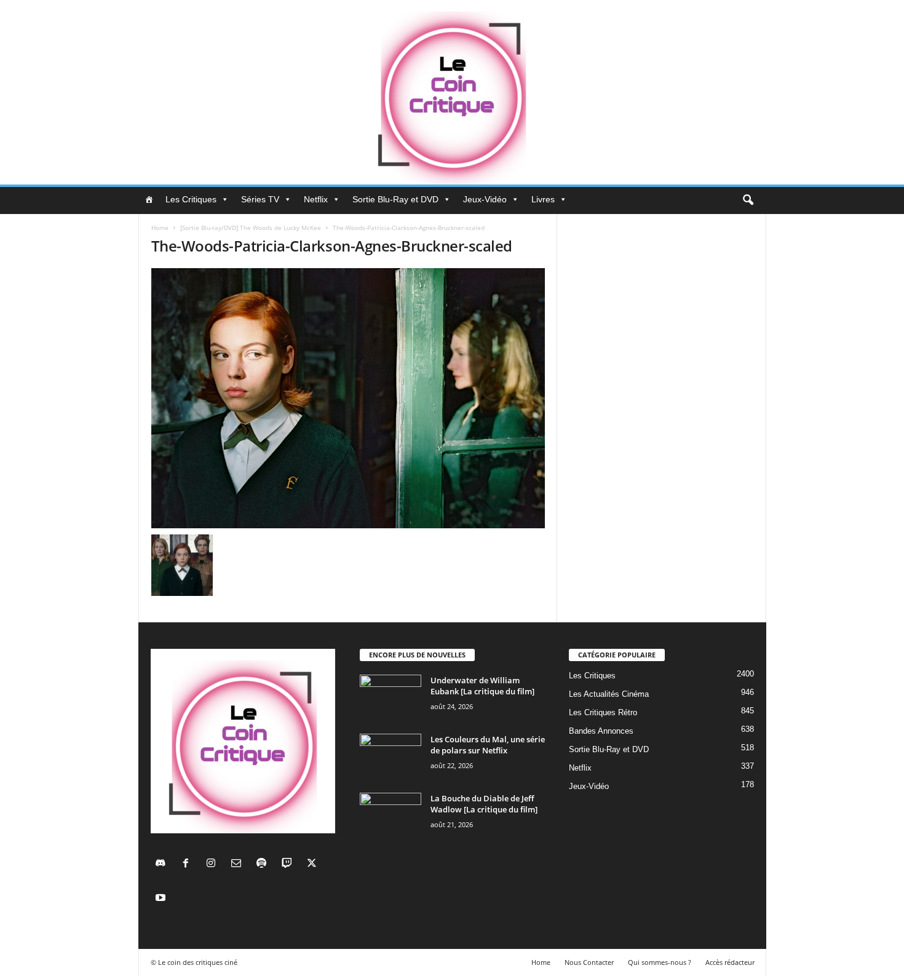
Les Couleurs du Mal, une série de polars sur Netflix (487, 745)
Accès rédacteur (730, 962)
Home (160, 227)
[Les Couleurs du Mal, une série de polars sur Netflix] (390, 757)
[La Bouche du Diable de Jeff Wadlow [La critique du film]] (390, 816)
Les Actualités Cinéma (609, 694)
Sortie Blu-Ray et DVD (395, 199)
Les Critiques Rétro (603, 712)
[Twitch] (289, 864)
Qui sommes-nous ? (659, 962)
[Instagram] (213, 864)
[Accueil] (148, 199)
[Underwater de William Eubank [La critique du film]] (390, 698)
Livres (543, 199)
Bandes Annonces (601, 731)
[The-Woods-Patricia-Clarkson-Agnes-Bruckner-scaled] (348, 398)
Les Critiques (190, 199)
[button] (747, 200)
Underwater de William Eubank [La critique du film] (482, 686)
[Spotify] (264, 864)
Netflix (316, 199)
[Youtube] (162, 898)
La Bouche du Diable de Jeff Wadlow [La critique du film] (483, 804)
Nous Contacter (589, 962)
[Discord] (163, 864)
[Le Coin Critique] (452, 92)
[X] (313, 864)
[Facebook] (188, 864)
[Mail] (239, 864)
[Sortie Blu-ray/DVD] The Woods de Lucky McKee (250, 227)
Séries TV (260, 199)
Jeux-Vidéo (485, 199)
